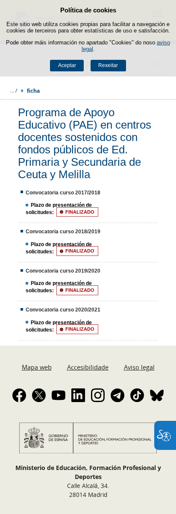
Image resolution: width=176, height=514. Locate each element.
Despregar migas (14, 91)
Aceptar (67, 65)
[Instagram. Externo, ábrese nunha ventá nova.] (98, 395)
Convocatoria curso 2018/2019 (63, 232)
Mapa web (37, 367)
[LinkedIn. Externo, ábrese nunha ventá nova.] (78, 395)
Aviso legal (139, 367)
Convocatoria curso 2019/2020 (63, 271)
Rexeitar (108, 65)
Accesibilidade (88, 367)
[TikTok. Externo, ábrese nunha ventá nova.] (137, 395)
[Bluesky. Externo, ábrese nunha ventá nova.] (157, 395)
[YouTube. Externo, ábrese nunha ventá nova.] (58, 395)
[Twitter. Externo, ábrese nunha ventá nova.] (39, 395)
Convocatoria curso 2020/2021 (63, 310)
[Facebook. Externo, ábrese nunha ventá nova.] (19, 395)
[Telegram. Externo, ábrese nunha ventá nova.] (117, 395)
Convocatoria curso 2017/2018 (63, 193)
